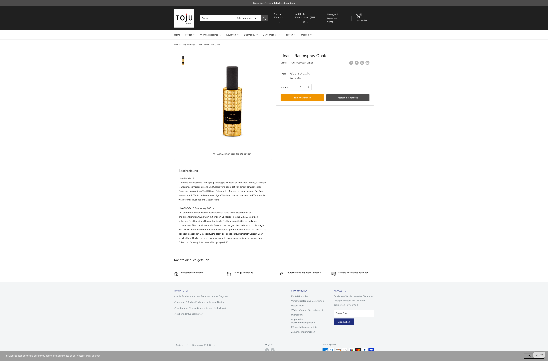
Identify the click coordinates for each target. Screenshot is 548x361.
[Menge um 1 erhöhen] (308, 87)
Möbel (188, 34)
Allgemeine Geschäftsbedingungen (303, 321)
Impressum (297, 314)
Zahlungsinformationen (303, 331)
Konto (330, 21)
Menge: (284, 87)
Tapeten (289, 34)
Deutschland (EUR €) (201, 345)
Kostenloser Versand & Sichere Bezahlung (274, 3)
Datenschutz (297, 305)
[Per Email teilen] (367, 63)
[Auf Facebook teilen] (351, 63)
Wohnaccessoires (209, 34)
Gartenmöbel (269, 34)
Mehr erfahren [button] (93, 356)
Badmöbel (249, 34)
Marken (305, 34)
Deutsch (179, 345)
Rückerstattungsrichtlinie (304, 327)
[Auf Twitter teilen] (362, 63)
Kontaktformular (299, 296)
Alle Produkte (188, 44)
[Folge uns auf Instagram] (267, 350)
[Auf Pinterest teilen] (357, 63)
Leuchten (231, 34)
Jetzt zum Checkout (348, 97)
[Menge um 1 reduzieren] (293, 87)
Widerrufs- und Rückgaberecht (307, 310)
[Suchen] (264, 18)
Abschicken (344, 321)
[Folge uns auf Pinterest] (273, 350)
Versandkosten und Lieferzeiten (307, 300)
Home (177, 34)
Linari (284, 63)
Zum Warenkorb (302, 97)
